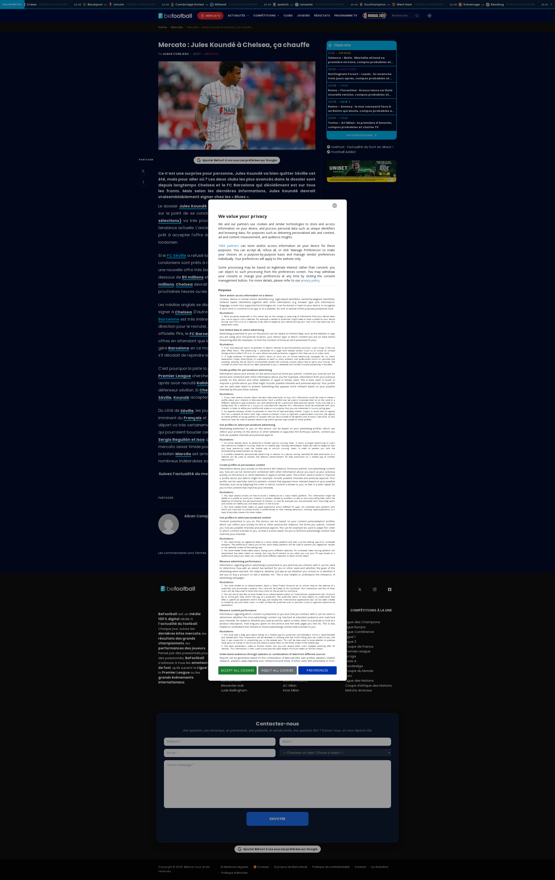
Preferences (317, 670)
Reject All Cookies (277, 670)
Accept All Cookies (237, 670)
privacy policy (310, 280)
